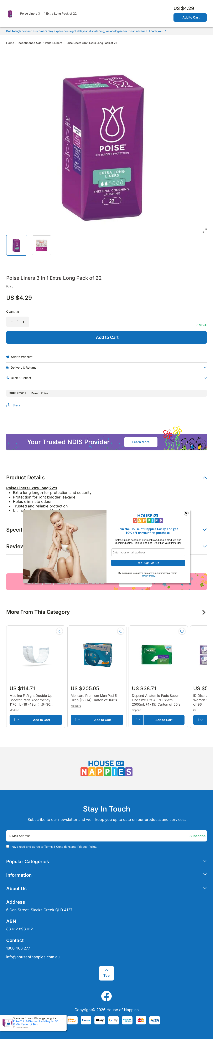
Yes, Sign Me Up (148, 562)
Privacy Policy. (148, 575)
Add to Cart (190, 17)
